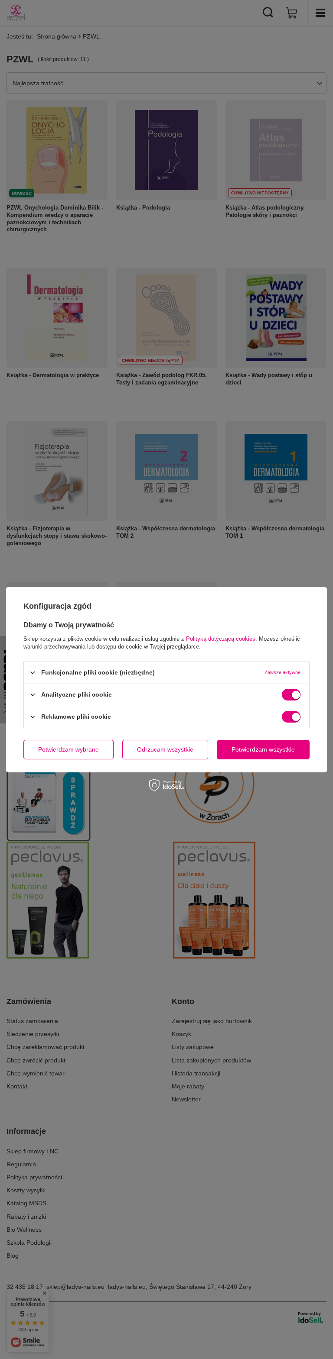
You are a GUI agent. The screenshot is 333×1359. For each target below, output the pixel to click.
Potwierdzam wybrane (68, 749)
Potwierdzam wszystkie (263, 749)
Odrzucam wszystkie (165, 749)
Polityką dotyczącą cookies (220, 638)
